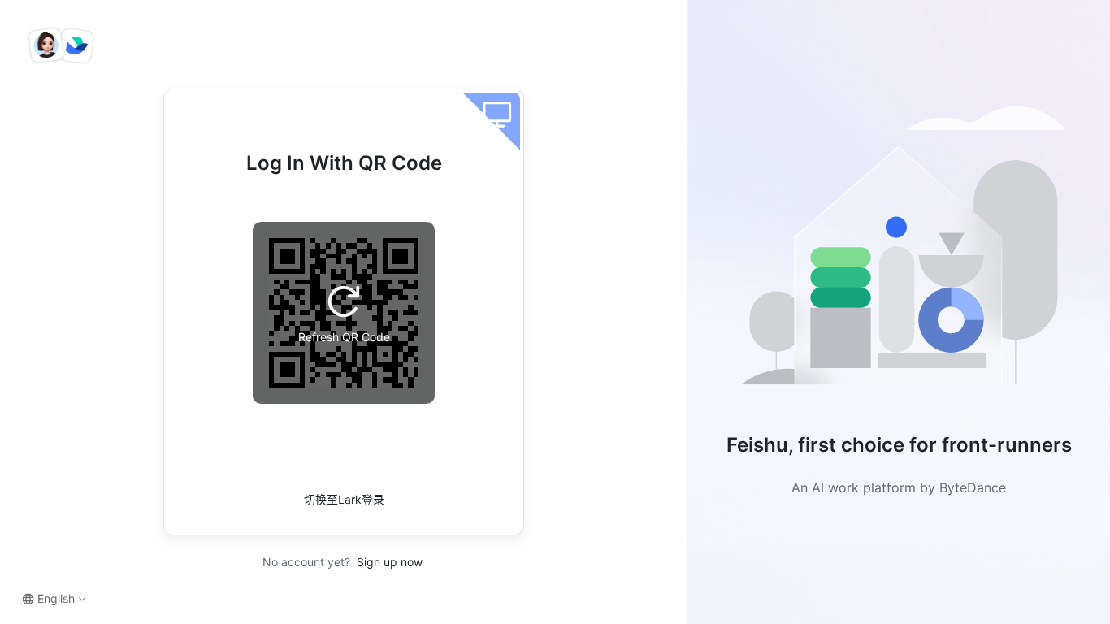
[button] (898, 252)
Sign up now (388, 562)
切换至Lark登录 (344, 499)
